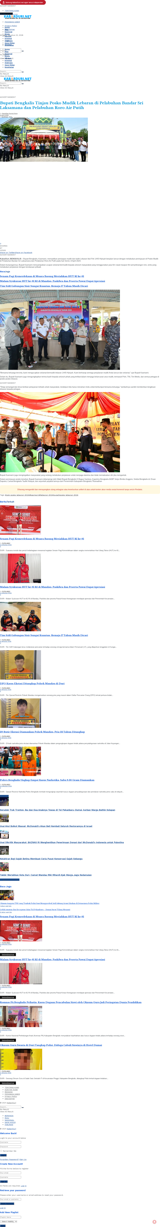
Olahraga (9, 41)
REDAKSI (9, 1092)
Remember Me (9, 1151)
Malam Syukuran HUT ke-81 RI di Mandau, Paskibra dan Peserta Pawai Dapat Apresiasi (52, 281)
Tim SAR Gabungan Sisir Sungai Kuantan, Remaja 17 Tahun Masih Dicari (44, 286)
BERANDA (9, 1116)
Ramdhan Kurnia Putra (9, 113)
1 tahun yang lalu (5, 906)
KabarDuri (11, 1103)
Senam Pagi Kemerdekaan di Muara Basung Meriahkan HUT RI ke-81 (42, 276)
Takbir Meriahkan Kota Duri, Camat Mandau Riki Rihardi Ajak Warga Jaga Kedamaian (46, 875)
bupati (56, 495)
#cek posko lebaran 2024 (17, 495)
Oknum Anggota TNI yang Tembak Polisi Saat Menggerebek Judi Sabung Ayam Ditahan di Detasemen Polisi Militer (49, 903)
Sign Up (22, 1159)
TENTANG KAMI (12, 11)
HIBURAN (9, 1125)
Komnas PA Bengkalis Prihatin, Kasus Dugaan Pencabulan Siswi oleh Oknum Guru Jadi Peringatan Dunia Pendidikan (70, 1002)
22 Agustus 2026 (6, 545)
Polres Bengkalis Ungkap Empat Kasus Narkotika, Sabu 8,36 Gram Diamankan (47, 780)
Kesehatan (9, 45)
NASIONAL (9, 1120)
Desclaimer (10, 29)
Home (7, 27)
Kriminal (8, 39)
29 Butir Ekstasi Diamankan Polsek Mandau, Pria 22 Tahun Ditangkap (42, 732)
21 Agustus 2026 (5, 641)
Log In (23, 1186)
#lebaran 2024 (46, 495)
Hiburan (8, 36)
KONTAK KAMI (11, 1090)
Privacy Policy (11, 26)
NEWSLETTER (6, 14)
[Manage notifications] (154, 1222)
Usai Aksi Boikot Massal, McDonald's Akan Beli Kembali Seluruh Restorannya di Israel (46, 826)
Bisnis (7, 34)
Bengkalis (5, 117)
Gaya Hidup (10, 43)
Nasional (8, 32)
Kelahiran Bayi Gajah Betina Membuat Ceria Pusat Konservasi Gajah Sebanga (41, 859)
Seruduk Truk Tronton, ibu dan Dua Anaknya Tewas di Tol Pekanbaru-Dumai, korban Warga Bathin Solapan (57, 810)
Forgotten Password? (9, 1159)
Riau (6, 30)
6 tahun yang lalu (6, 912)
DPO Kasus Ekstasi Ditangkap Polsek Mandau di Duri (32, 683)
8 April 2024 (4, 115)
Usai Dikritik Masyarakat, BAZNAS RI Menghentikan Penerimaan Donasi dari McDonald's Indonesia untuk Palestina (62, 842)
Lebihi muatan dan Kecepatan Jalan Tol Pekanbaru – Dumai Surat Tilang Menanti (35, 910)
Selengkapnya (8, 954)
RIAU (7, 1118)
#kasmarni (34, 495)
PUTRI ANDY (6, 543)
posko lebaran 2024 (69, 495)
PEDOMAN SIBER (12, 22)
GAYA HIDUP (10, 1122)
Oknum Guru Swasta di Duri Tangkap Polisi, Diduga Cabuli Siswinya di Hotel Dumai (51, 1045)
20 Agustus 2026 (6, 786)
